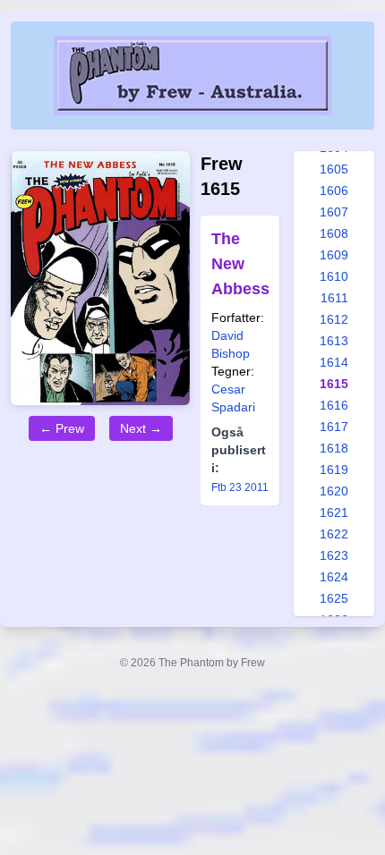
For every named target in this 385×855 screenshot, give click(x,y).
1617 (334, 426)
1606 (334, 190)
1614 (334, 362)
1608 (334, 233)
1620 (334, 491)
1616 (334, 405)
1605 (334, 169)
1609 (334, 255)
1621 (334, 512)
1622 (334, 534)
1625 (334, 598)
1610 (334, 276)
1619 (334, 469)
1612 (334, 319)
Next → (141, 428)
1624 (334, 577)
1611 (334, 298)
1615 (334, 384)
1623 (334, 555)
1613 (334, 341)
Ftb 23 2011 (240, 487)
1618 (334, 448)
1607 (334, 212)
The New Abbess (240, 264)
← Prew (61, 428)
